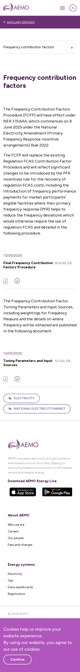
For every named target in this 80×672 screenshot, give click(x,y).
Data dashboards (20, 587)
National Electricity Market (39, 409)
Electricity (24, 398)
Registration (16, 594)
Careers (13, 531)
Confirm (17, 659)
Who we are (16, 525)
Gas (10, 580)
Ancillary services (21, 22)
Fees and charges (20, 545)
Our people (16, 538)
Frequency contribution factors (28, 47)
